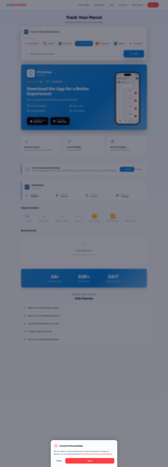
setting (58, 461)
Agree (90, 461)
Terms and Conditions (103, 454)
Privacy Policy (86, 454)
